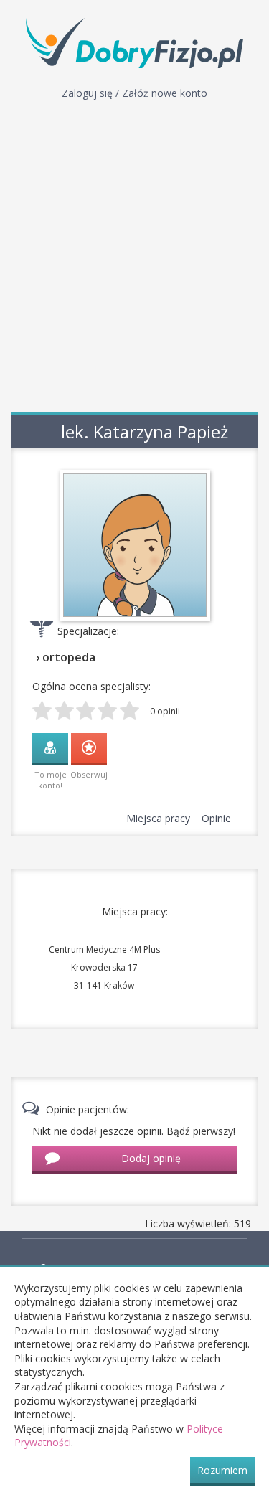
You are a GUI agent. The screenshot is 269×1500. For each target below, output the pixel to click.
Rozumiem (222, 1470)
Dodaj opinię (151, 1158)
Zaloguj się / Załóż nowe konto (134, 93)
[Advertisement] (134, 260)
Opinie (216, 818)
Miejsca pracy (158, 818)
